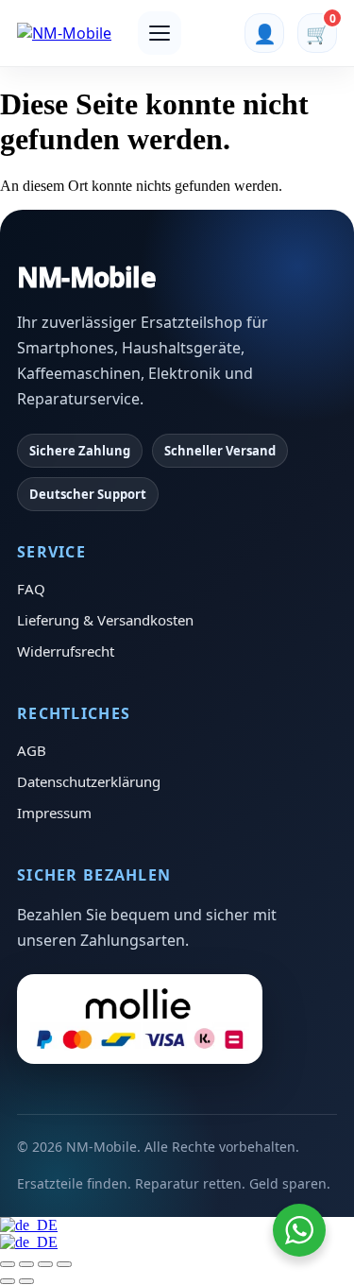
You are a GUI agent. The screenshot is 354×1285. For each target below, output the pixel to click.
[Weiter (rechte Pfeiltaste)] (26, 1281)
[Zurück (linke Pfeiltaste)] (7, 1281)
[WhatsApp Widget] (299, 1230)
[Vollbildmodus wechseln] (26, 1264)
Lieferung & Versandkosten (105, 619)
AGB (31, 750)
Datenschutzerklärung (88, 781)
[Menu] (159, 33)
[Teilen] (45, 1264)
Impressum (54, 812)
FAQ (31, 588)
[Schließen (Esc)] (64, 1264)
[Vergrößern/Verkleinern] (7, 1264)
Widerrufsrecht (65, 651)
